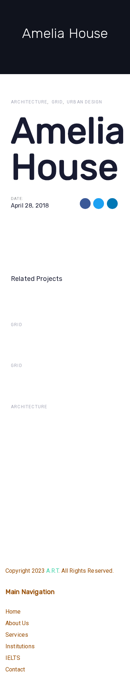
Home (13, 611)
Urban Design (84, 101)
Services (16, 634)
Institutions (20, 646)
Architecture (29, 101)
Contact (15, 669)
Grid (57, 101)
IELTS (12, 657)
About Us (17, 623)
